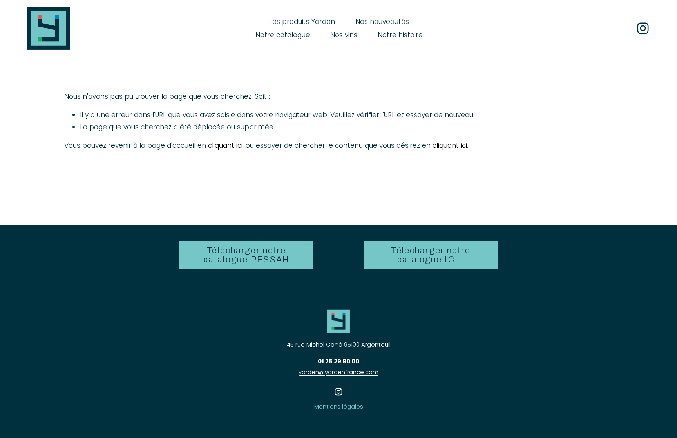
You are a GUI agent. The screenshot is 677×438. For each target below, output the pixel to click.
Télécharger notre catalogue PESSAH (246, 255)
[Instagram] (643, 28)
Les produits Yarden (302, 21)
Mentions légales (338, 406)
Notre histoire (400, 35)
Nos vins (343, 35)
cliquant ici (225, 145)
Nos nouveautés (382, 21)
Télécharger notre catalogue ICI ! (431, 255)
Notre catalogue (282, 35)
